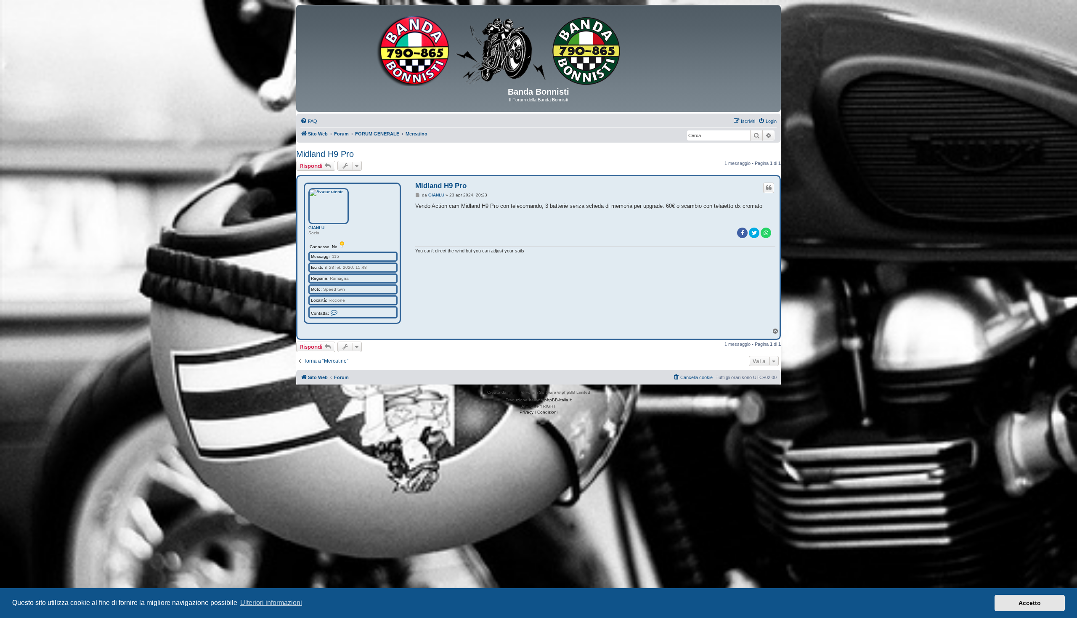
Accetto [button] (1030, 602)
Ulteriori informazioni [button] (271, 602)
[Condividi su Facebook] (742, 233)
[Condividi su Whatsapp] (766, 233)
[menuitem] (308, 121)
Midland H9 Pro (325, 154)
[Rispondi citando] (768, 188)
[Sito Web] (538, 49)
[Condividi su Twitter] (754, 233)
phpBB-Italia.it (558, 400)
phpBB (514, 392)
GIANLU (316, 227)
